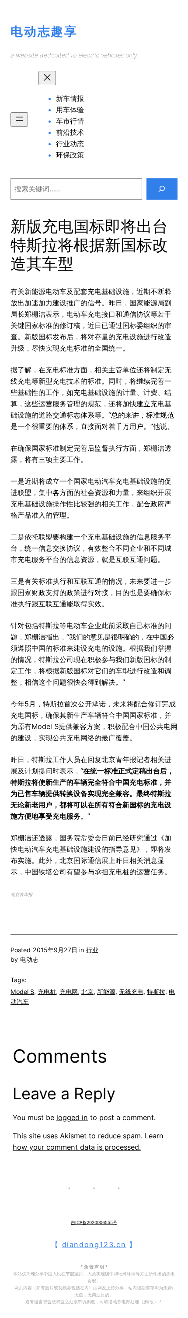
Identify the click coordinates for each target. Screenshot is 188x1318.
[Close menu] (47, 78)
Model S (22, 991)
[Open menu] (19, 119)
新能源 (106, 991)
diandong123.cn (94, 1244)
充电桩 (47, 991)
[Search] (162, 189)
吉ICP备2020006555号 (94, 1222)
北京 (87, 991)
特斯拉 (156, 991)
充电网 (68, 991)
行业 (92, 949)
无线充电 (131, 991)
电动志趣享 (44, 31)
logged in (72, 1117)
